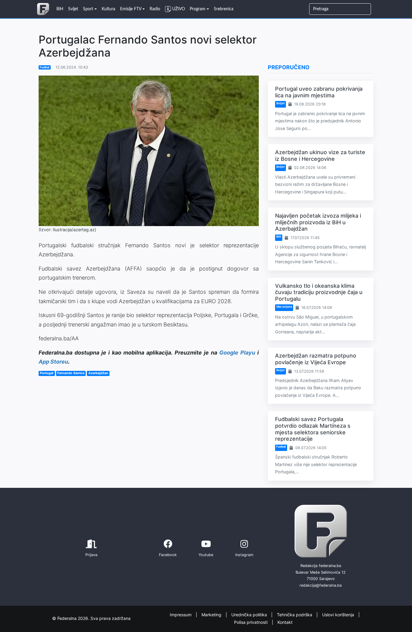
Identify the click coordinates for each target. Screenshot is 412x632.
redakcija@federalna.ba (320, 585)
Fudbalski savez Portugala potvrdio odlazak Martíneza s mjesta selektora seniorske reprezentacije (312, 429)
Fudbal (44, 67)
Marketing (212, 614)
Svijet (280, 103)
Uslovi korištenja (338, 614)
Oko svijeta (284, 306)
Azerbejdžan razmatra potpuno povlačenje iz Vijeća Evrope (315, 358)
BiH (278, 236)
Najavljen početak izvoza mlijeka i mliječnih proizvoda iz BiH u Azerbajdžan (318, 222)
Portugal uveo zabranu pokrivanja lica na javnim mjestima (319, 92)
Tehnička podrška (295, 614)
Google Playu (237, 352)
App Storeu (53, 361)
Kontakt (285, 621)
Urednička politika (249, 614)
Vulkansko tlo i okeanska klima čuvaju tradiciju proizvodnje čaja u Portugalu (319, 292)
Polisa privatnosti (251, 621)
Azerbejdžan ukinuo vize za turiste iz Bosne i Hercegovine (320, 155)
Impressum (181, 614)
